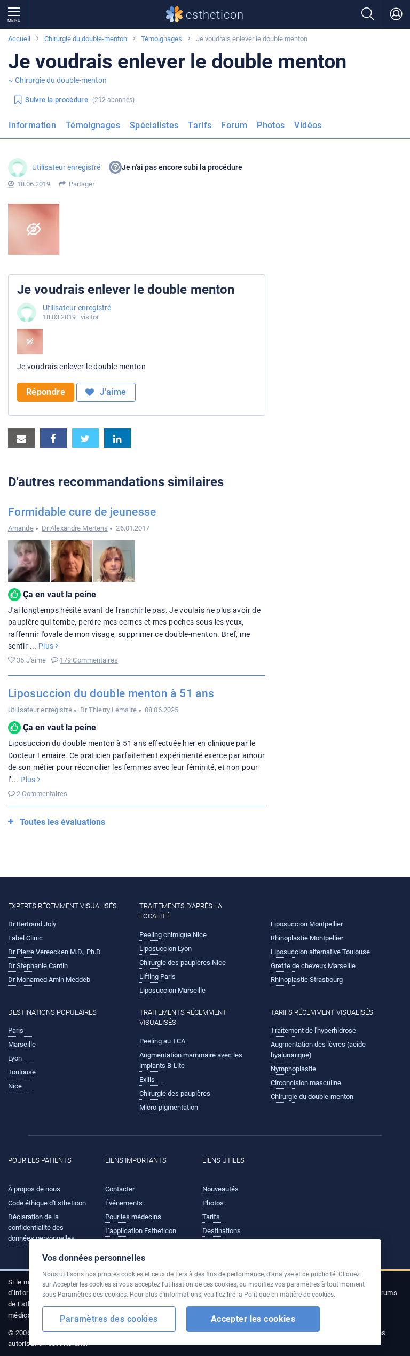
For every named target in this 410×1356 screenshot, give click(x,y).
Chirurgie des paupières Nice (182, 962)
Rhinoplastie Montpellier (307, 938)
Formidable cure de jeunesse (82, 511)
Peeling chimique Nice (173, 935)
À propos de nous (34, 1189)
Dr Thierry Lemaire (108, 710)
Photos (271, 125)
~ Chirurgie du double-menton (57, 80)
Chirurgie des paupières (174, 1093)
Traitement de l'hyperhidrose (313, 1030)
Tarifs (199, 125)
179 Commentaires (89, 660)
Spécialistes (154, 125)
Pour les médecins (133, 1217)
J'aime (112, 392)
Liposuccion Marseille (172, 990)
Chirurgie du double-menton (85, 39)
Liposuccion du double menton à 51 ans (111, 693)
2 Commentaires (42, 794)
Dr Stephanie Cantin (38, 966)
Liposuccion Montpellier (307, 924)
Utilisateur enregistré (66, 167)
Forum (234, 125)
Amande (21, 528)
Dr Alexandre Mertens (75, 528)
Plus (47, 646)
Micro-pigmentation (168, 1107)
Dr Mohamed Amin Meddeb (49, 980)
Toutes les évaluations (62, 822)
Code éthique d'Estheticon (47, 1203)
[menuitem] (34, 129)
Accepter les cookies (253, 1319)
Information (32, 125)
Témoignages (161, 39)
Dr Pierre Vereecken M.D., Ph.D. (55, 952)
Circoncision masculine (306, 1083)
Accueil (19, 39)
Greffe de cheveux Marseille (313, 966)
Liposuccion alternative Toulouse (320, 952)
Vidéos (307, 125)
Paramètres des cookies (108, 1319)
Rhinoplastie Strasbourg (307, 980)
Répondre (45, 392)
